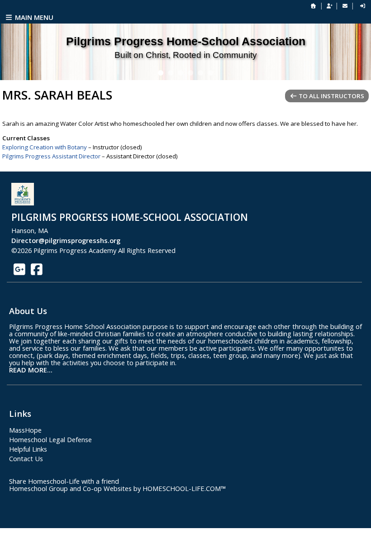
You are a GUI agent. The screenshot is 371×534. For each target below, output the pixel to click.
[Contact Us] (345, 5)
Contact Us (26, 458)
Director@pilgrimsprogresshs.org (65, 240)
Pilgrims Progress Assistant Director (51, 156)
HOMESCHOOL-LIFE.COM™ (184, 488)
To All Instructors (330, 96)
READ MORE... (30, 369)
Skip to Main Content (215, 250)
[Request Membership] (329, 5)
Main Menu (33, 17)
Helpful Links (28, 448)
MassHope (25, 429)
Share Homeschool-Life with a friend (64, 481)
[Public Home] (313, 5)
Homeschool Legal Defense (50, 439)
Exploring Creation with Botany (44, 147)
